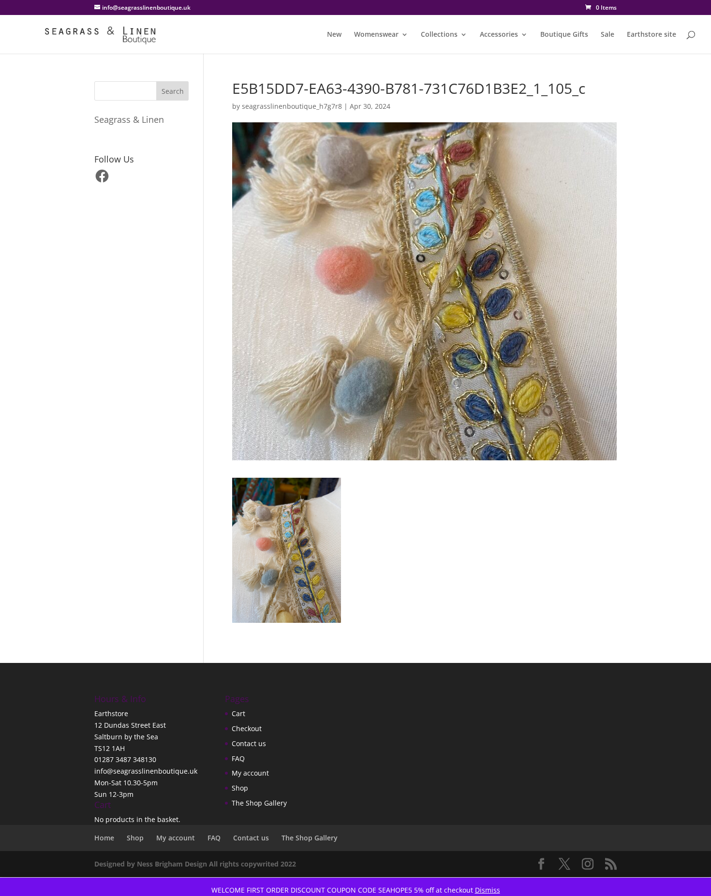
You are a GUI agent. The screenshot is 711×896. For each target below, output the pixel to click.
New (334, 35)
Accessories (499, 35)
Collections (439, 35)
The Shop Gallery (259, 803)
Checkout (247, 728)
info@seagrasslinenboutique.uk (145, 771)
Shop (240, 788)
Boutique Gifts (564, 35)
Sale (607, 35)
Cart (238, 713)
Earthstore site (651, 35)
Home (104, 837)
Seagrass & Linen (129, 119)
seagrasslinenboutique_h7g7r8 (292, 106)
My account (250, 773)
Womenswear (376, 35)
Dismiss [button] (487, 890)
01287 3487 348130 (125, 759)
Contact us (249, 743)
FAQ (238, 758)
